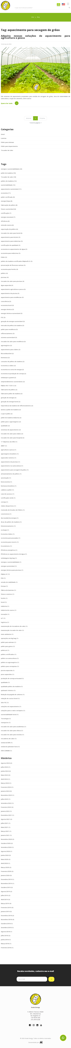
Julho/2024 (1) (5, 767)
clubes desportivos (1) (8, 506)
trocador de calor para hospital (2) (12, 438)
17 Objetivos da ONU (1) (9, 442)
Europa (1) (4, 586)
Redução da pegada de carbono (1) (12, 694)
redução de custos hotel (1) (10, 698)
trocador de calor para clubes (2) (12, 434)
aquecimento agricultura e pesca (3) (13, 289)
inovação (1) (5, 614)
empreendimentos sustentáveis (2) (13, 381)
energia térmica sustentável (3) (11, 313)
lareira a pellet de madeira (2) (11, 410)
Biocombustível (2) (7, 353)
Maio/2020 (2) (5, 859)
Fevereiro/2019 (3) (7, 907)
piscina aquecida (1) (7, 670)
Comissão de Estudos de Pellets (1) (13, 510)
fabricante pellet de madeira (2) (11, 393)
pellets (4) (4, 273)
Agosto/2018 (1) (6, 931)
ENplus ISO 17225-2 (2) (8, 385)
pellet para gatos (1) (8, 646)
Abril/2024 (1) (5, 779)
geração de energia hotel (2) (10, 402)
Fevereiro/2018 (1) (7, 948)
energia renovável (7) (8, 217)
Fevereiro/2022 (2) (7, 807)
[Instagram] (34, 1025)
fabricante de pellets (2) (9, 390)
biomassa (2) (5, 357)
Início (32, 17)
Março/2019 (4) (6, 903)
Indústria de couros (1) (8, 610)
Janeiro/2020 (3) (6, 875)
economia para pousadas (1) (10, 538)
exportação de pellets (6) (9, 229)
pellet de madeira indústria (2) (11, 418)
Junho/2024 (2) (6, 771)
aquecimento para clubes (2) (10, 349)
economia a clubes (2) (8, 365)
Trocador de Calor (7, 150)
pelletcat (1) (5, 650)
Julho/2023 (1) (5, 799)
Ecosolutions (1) (6, 546)
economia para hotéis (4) (9, 269)
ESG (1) (3, 578)
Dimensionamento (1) (8, 526)
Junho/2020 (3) (6, 855)
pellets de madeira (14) (8, 181)
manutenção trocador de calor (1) (12, 630)
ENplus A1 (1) (5, 574)
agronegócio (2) (6, 345)
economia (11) (6, 193)
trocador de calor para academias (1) (13, 726)
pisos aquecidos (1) (7, 674)
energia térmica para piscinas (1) (12, 570)
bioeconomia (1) (6, 482)
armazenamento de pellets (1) (11, 474)
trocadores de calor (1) (8, 738)
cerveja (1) (4, 502)
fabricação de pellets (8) (9, 205)
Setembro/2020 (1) (7, 847)
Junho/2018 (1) (6, 939)
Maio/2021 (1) (5, 827)
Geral (3, 134)
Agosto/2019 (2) (6, 891)
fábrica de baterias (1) (8, 590)
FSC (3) (3, 317)
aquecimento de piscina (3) (10, 293)
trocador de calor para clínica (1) (12, 730)
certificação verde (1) (8, 498)
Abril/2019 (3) (5, 899)
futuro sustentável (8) (8, 209)
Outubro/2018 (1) (7, 923)
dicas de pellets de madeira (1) (11, 522)
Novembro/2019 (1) (7, 883)
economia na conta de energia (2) (12, 369)
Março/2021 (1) (6, 831)
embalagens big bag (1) (9, 558)
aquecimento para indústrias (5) (12, 241)
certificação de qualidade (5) (10, 245)
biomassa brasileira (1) (8, 486)
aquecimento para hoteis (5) (10, 237)
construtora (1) (6, 514)
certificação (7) (6, 213)
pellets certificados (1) (8, 654)
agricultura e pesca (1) (8, 450)
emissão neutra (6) (7, 225)
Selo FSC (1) (5, 702)
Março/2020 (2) (6, 867)
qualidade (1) (5, 682)
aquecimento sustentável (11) (11, 189)
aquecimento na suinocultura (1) (12, 466)
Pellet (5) (4, 257)
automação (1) (6, 478)
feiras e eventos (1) (7, 594)
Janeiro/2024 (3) (6, 791)
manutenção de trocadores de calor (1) (14, 626)
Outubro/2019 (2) (7, 887)
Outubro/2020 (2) (7, 843)
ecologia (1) (5, 530)
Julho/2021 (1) (5, 823)
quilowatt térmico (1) (8, 690)
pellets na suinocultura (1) (10, 658)
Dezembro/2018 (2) (7, 915)
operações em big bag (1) (9, 638)
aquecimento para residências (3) (12, 297)
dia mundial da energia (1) (9, 518)
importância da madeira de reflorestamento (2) (17, 406)
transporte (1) (5, 722)
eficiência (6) (5, 221)
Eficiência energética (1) (9, 550)
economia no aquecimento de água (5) (14, 249)
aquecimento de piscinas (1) (10, 462)
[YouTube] (41, 1025)
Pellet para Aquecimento (9, 146)
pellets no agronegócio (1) (10, 662)
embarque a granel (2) (8, 377)
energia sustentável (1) (9, 566)
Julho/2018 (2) (5, 935)
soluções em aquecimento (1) (11, 706)
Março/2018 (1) (6, 943)
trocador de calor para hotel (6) (11, 233)
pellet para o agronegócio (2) (11, 422)
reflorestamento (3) (7, 333)
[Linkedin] (37, 1025)
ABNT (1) (4, 446)
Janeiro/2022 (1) (6, 811)
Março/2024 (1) (6, 783)
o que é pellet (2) (6, 414)
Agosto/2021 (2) (6, 819)
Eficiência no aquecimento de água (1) (14, 554)
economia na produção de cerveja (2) (13, 373)
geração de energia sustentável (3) (13, 321)
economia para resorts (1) (10, 542)
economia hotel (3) (7, 305)
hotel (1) (4, 602)
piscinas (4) (5, 277)
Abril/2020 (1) (5, 863)
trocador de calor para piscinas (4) (12, 281)
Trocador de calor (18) (8, 177)
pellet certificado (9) (8, 197)
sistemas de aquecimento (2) (11, 430)
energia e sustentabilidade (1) (11, 562)
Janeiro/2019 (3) (6, 911)
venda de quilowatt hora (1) (10, 746)
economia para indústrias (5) (10, 253)
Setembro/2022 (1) (7, 803)
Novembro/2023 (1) (7, 795)
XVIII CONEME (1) (6, 751)
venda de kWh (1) (6, 743)
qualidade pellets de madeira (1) (12, 686)
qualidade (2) (5, 426)
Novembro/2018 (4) (7, 919)
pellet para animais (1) (8, 642)
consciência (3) (6, 301)
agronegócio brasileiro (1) (10, 454)
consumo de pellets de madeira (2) (12, 361)
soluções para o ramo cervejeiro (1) (13, 710)
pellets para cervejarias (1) (10, 666)
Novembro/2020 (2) (7, 839)
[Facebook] (30, 1025)
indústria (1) (5, 606)
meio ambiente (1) (7, 634)
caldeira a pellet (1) (7, 490)
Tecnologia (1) (6, 718)
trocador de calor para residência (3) (13, 341)
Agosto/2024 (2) (6, 763)
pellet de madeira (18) (8, 173)
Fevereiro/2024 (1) (7, 787)
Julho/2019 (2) (5, 895)
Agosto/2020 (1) (6, 851)
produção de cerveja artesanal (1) (12, 678)
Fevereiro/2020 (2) (7, 871)
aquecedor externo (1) (8, 458)
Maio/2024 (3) (5, 775)
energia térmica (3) (7, 309)
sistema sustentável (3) (9, 337)
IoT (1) (3, 618)
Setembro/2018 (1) (7, 927)
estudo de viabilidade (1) (9, 582)
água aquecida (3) (7, 285)
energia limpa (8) (6, 201)
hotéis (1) (4, 598)
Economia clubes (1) (7, 534)
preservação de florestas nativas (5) (13, 265)
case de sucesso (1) (7, 494)
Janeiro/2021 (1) (6, 835)
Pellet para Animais (7, 142)
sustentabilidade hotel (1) (9, 714)
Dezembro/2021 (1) (7, 815)
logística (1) (5, 622)
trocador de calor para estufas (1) (12, 734)
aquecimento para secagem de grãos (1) (14, 470)
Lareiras (3, 138)
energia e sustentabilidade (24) (11, 169)
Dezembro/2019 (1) (7, 879)
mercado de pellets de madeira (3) (12, 325)
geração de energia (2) (8, 398)
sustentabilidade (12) (8, 185)
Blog (38, 17)
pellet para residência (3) (9, 329)
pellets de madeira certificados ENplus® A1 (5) (16, 261)
